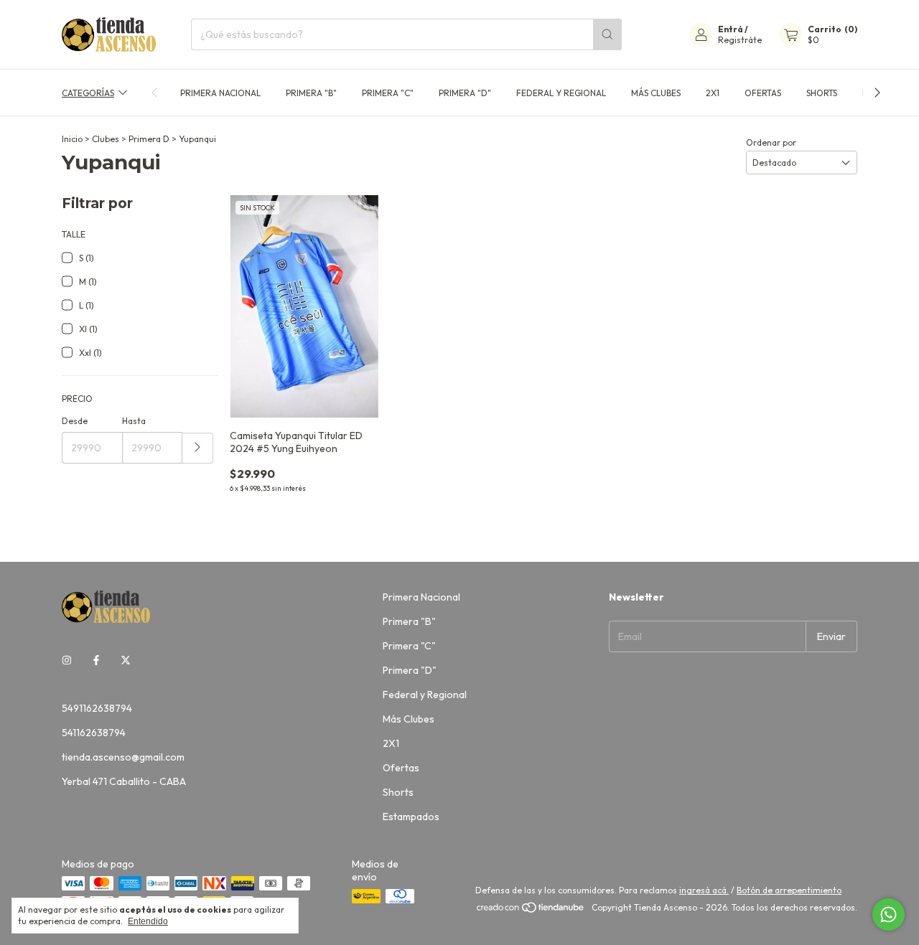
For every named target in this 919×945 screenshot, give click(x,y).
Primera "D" (465, 93)
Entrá (730, 29)
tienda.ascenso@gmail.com (123, 757)
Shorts (821, 93)
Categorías (88, 93)
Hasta (134, 420)
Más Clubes (656, 93)
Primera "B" (311, 93)
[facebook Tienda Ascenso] (96, 660)
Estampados (411, 816)
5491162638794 (97, 708)
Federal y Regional (561, 93)
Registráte (740, 39)
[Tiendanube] (531, 911)
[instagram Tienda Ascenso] (67, 660)
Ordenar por (771, 142)
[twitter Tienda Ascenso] (126, 660)
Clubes (105, 138)
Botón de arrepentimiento (789, 890)
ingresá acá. (704, 890)
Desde (75, 420)
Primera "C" (388, 93)
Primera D (149, 138)
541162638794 (94, 732)
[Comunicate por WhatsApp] (888, 914)
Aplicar (197, 448)
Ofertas (763, 93)
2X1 (712, 93)
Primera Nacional (220, 93)
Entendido (148, 921)
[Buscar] (607, 34)
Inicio (72, 138)
